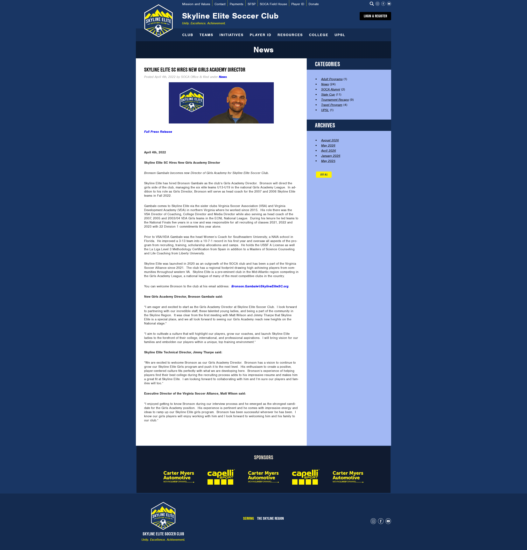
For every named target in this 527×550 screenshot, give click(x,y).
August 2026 (330, 140)
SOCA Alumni (330, 89)
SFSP (251, 4)
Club (187, 35)
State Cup (328, 95)
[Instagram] (377, 4)
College (318, 35)
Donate (314, 4)
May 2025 (328, 161)
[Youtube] (389, 4)
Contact (220, 4)
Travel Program (331, 105)
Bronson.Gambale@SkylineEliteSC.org (259, 286)
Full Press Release (158, 132)
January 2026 (330, 156)
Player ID (297, 4)
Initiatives (231, 35)
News (223, 77)
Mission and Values (196, 4)
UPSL (340, 35)
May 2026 (328, 145)
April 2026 (328, 151)
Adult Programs (332, 79)
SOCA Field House (273, 4)
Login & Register (375, 16)
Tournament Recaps (335, 100)
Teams (206, 35)
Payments (236, 4)
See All (324, 174)
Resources (290, 35)
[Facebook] (383, 4)
